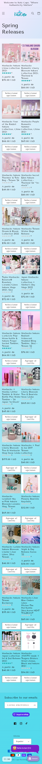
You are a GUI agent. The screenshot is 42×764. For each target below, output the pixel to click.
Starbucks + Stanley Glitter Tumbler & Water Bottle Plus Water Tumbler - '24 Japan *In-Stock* (11, 395)
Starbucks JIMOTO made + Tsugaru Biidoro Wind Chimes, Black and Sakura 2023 (30, 659)
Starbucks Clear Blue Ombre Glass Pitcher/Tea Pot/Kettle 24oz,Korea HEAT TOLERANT (30, 605)
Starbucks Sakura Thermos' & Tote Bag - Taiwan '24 (11, 178)
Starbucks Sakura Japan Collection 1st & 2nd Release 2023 (11, 657)
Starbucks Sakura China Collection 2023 (11, 68)
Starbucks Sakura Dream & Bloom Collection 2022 (11, 231)
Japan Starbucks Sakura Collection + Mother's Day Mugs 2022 (30, 282)
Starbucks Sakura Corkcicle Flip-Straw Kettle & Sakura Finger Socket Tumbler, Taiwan (11, 339)
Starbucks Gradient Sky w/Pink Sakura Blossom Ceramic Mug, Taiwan (11, 501)
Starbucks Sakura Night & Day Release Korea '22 (30, 551)
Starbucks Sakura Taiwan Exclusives (11, 600)
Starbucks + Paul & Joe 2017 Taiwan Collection (30, 449)
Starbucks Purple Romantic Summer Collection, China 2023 (30, 126)
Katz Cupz (15, 760)
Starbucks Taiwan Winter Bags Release (30, 231)
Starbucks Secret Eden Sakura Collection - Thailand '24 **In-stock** (30, 180)
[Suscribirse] (34, 705)
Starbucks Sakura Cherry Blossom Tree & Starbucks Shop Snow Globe (11, 449)
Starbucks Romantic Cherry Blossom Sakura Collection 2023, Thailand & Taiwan (30, 72)
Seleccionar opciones (11, 94)
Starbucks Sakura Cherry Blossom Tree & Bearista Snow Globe (30, 393)
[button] (3, 13)
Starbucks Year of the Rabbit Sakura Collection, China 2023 (11, 126)
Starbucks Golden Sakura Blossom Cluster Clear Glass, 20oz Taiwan (11, 552)
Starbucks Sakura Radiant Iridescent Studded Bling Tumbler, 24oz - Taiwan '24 (30, 339)
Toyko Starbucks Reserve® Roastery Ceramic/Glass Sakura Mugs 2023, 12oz (10, 283)
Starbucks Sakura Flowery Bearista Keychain (30, 499)
